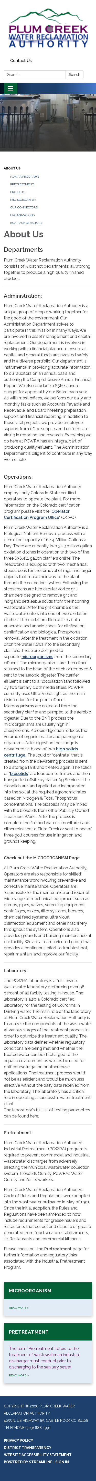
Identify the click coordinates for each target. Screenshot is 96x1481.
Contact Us (21, 60)
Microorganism (23, 200)
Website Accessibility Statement (38, 1455)
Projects (17, 192)
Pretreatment (22, 184)
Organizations (22, 215)
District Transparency (27, 1448)
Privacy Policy (18, 1440)
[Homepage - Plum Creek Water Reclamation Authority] (48, 28)
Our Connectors (24, 207)
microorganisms (37, 656)
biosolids (19, 773)
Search (74, 75)
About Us (12, 168)
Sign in (62, 1462)
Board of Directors (26, 223)
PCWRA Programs (24, 176)
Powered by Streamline (28, 1462)
